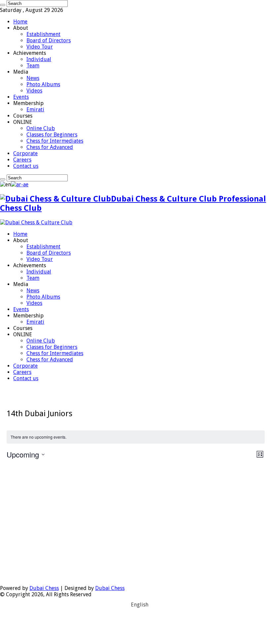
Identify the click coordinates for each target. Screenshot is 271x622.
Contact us (25, 166)
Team (32, 65)
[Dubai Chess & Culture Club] (36, 222)
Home (20, 21)
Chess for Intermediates (54, 141)
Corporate (25, 153)
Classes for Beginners (51, 134)
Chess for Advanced (49, 147)
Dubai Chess (44, 588)
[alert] (136, 437)
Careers (22, 160)
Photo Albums (43, 84)
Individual (38, 59)
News (32, 78)
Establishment (43, 34)
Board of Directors (48, 40)
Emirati (35, 109)
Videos (34, 91)
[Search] (2, 5)
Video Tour (39, 47)
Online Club (40, 128)
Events (21, 97)
